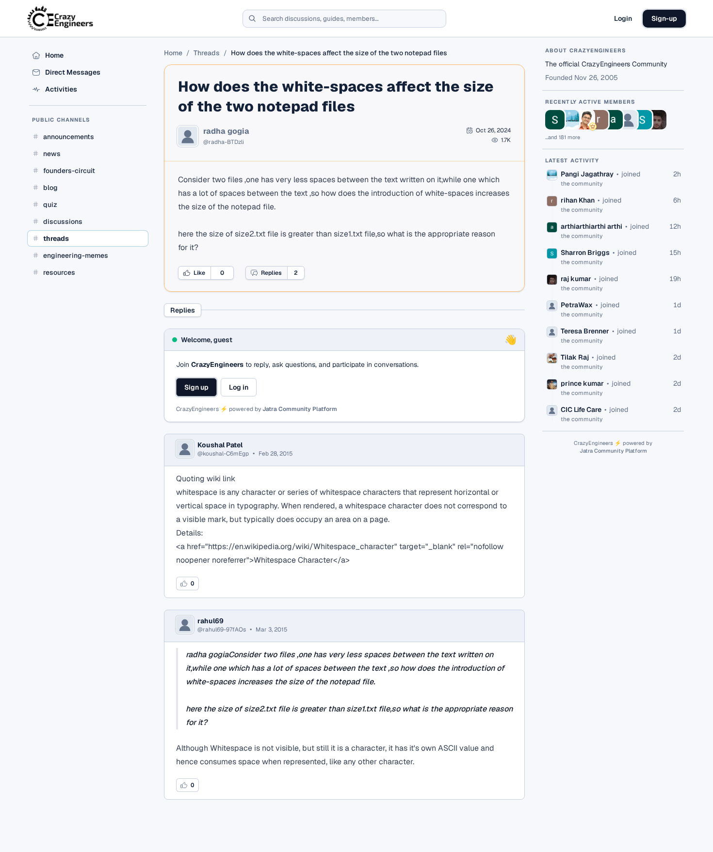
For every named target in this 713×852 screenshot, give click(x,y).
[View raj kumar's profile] (656, 119)
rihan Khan (578, 200)
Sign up (196, 387)
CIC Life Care (581, 409)
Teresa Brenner (585, 331)
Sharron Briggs (585, 252)
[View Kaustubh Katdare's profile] (584, 119)
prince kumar (582, 383)
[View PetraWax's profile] (627, 119)
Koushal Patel (220, 445)
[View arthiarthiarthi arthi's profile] (613, 119)
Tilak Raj (575, 357)
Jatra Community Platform (299, 409)
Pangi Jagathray (587, 174)
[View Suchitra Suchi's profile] (555, 119)
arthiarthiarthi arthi (591, 226)
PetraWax (577, 304)
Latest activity (572, 160)
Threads (207, 52)
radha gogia (226, 131)
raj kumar (576, 278)
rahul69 (210, 620)
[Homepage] (61, 18)
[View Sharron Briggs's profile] (642, 119)
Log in (238, 387)
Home (173, 52)
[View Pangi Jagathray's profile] (569, 119)
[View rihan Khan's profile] (598, 119)
